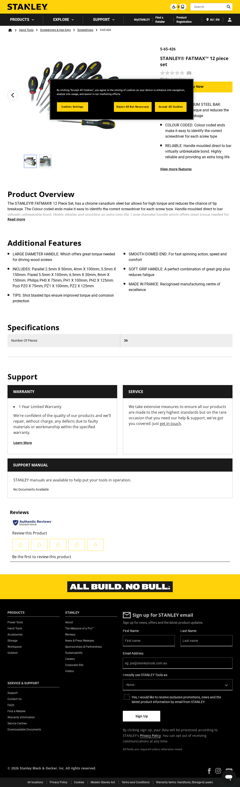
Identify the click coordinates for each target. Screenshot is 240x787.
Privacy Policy (150, 735)
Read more (16, 219)
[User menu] (229, 19)
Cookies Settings (72, 106)
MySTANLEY (142, 19)
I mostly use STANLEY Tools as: (145, 675)
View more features (176, 169)
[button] (209, 771)
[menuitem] (21, 20)
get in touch (170, 423)
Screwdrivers (85, 30)
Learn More (22, 442)
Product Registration (184, 19)
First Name (131, 631)
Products (19, 19)
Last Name (188, 631)
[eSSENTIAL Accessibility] (178, 6)
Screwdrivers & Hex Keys (55, 30)
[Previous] (13, 95)
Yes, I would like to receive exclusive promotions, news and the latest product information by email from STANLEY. (176, 699)
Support (101, 19)
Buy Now (196, 86)
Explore (61, 19)
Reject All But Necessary (132, 106)
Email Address (133, 653)
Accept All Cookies (171, 106)
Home (10, 30)
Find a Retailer (160, 19)
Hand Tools (26, 30)
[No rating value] (173, 73)
